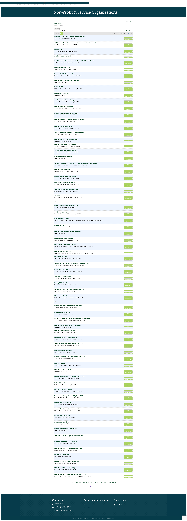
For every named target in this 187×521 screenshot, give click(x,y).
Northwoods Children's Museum (65, 176)
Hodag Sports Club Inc (62, 422)
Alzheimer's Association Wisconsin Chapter (69, 289)
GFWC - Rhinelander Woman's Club (66, 205)
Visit (75, 5)
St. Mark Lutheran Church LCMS (65, 150)
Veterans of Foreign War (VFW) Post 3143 (68, 396)
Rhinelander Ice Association (63, 106)
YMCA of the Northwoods (63, 296)
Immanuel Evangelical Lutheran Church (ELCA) (70, 356)
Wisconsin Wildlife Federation (64, 74)
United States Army (61, 383)
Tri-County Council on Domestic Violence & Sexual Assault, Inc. (75, 163)
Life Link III (58, 49)
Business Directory (77, 482)
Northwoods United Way (62, 402)
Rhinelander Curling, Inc (62, 251)
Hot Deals (130, 21)
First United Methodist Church (64, 182)
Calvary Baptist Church (62, 415)
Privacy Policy (88, 508)
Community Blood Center (63, 276)
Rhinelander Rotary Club (62, 370)
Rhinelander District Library (63, 126)
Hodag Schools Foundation (63, 350)
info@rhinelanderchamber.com (63, 510)
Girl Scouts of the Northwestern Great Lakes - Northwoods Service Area (79, 43)
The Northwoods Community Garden (66, 189)
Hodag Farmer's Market (62, 312)
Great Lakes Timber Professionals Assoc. (68, 409)
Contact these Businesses (118, 33)
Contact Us (112, 482)
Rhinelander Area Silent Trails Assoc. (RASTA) (69, 119)
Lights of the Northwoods (63, 389)
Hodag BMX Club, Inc (61, 283)
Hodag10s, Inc (59, 225)
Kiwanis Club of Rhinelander (64, 238)
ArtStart (57, 196)
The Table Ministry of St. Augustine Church (69, 435)
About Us (86, 505)
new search (129, 31)
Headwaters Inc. (59, 363)
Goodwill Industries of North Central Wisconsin (70, 36)
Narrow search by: (59, 23)
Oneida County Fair (61, 212)
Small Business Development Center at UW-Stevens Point (74, 61)
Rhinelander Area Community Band (66, 139)
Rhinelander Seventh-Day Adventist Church (69, 448)
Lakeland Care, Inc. (60, 256)
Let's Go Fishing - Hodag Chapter (65, 337)
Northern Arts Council (61, 93)
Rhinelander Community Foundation (66, 80)
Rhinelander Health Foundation (65, 144)
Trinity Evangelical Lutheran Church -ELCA (69, 343)
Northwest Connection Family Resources (68, 305)
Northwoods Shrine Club (62, 56)
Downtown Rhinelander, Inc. (64, 156)
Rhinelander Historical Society (64, 330)
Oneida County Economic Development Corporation (72, 318)
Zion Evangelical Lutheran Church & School (69, 132)
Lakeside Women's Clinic (62, 67)
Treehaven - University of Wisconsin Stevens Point (71, 263)
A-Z (61, 33)
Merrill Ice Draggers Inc (62, 454)
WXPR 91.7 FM (59, 87)
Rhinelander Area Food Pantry (64, 468)
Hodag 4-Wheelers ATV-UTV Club (65, 441)
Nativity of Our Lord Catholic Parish (66, 461)
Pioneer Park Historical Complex (65, 244)
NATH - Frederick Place (62, 270)
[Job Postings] (55, 201)
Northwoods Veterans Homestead (66, 113)
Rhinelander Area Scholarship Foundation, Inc (70, 474)
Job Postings (104, 482)
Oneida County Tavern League (64, 100)
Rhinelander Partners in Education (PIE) (67, 231)
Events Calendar (88, 482)
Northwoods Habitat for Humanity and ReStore (70, 376)
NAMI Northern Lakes (61, 218)
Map (128, 37)
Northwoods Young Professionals (65, 428)
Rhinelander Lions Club (62, 169)
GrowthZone (111, 518)
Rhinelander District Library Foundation (67, 325)
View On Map (70, 31)
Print (131, 33)
